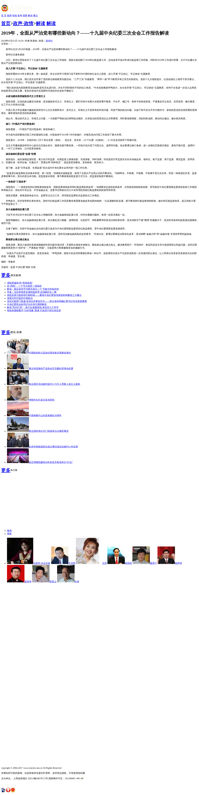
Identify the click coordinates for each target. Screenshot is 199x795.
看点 (35, 15)
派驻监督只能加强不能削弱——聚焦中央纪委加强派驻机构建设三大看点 (44, 295)
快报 (14, 15)
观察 (25, 15)
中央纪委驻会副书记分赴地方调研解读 (27, 304)
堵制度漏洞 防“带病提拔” (20, 283)
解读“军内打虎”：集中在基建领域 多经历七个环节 (33, 307)
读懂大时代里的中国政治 (20, 298)
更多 (5, 275)
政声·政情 (23, 23)
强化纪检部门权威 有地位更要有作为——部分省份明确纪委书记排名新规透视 (47, 301)
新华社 (49, 41)
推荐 (9, 15)
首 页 (3, 15)
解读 (30, 15)
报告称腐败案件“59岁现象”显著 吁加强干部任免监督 (34, 310)
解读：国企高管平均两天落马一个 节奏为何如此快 (33, 289)
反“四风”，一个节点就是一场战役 (24, 286)
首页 (5, 23)
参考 (19, 15)
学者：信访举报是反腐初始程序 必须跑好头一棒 (32, 292)
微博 (9, 530)
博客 (9, 533)
